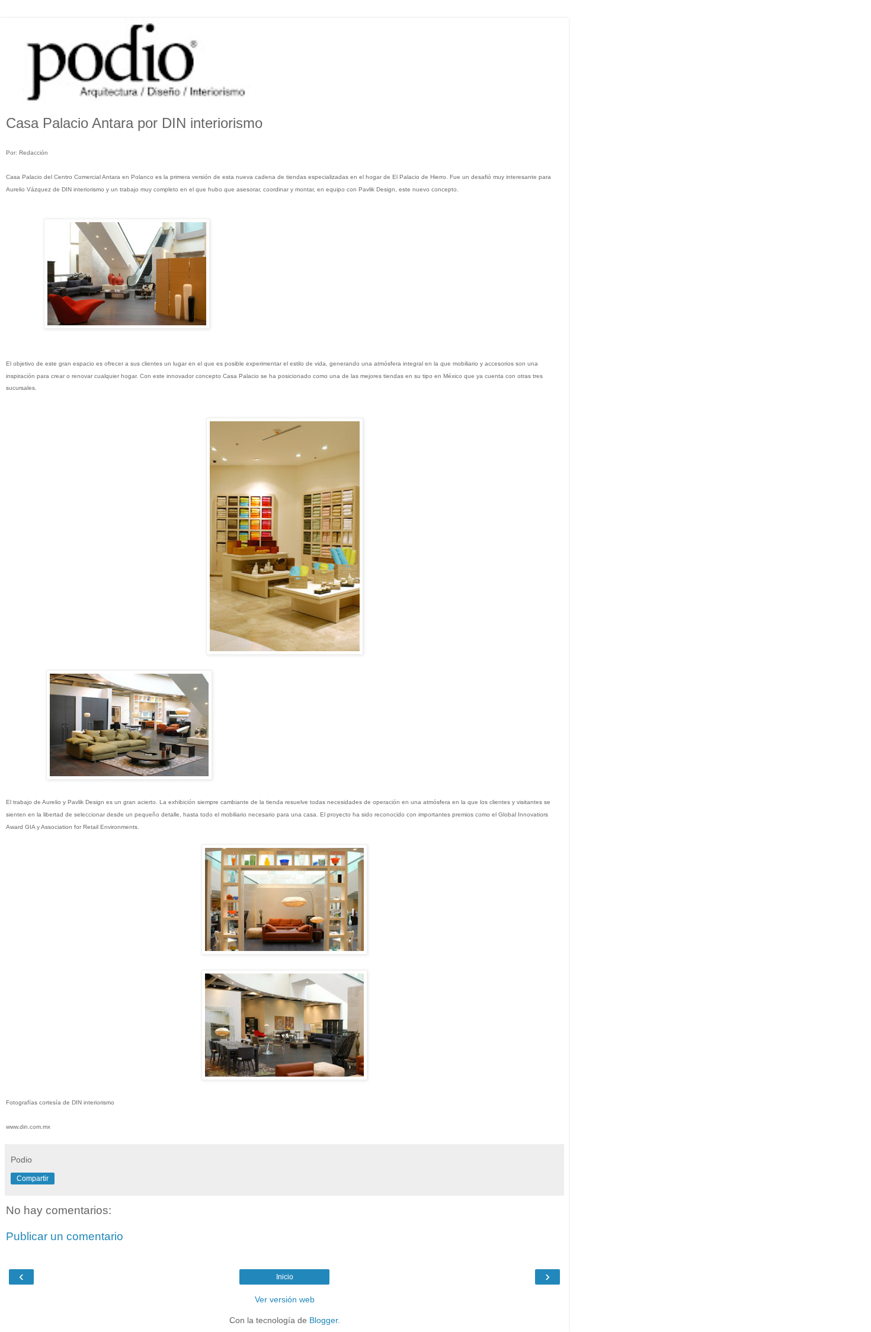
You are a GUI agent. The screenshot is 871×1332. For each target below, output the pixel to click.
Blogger (323, 1320)
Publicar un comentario (64, 1236)
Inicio (284, 1277)
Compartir (33, 1178)
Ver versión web (285, 1299)
